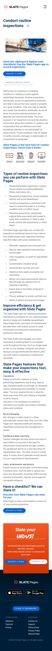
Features (9, 624)
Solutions (9, 621)
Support (31, 624)
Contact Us (32, 621)
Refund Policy (34, 634)
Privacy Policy (34, 631)
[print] (28, 26)
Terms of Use (33, 627)
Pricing (8, 627)
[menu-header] (45, 7)
